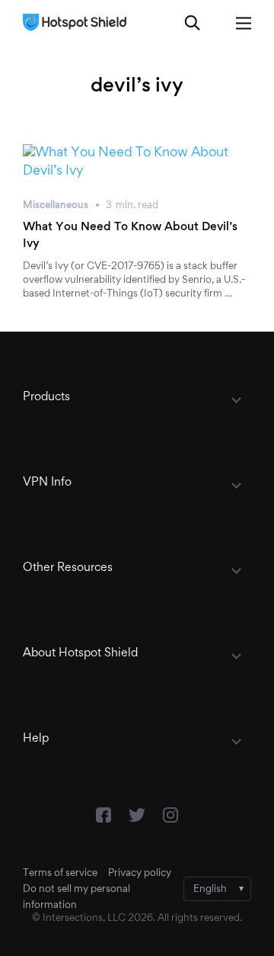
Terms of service (60, 873)
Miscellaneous (55, 205)
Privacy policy (139, 873)
